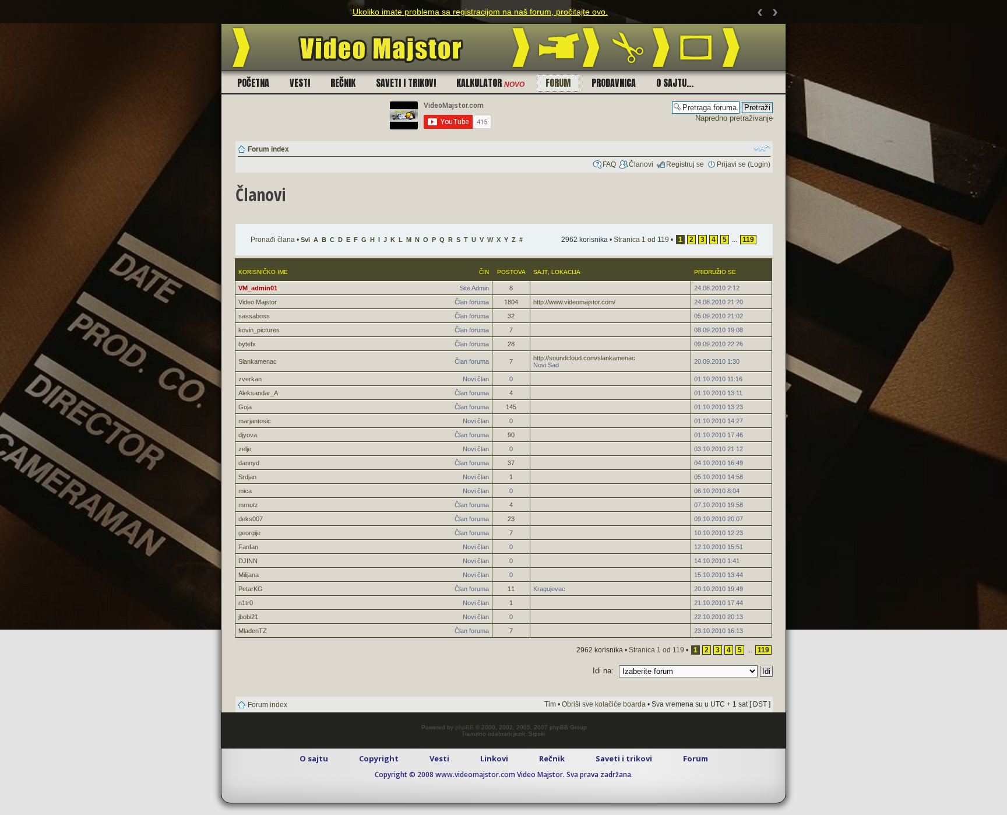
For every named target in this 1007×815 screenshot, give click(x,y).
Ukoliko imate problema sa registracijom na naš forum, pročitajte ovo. (480, 11)
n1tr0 (245, 602)
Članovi (641, 164)
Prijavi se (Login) (743, 164)
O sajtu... (674, 83)
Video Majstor (257, 301)
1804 (511, 301)
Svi (305, 239)
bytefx (247, 343)
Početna (253, 83)
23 (511, 518)
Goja (245, 406)
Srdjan (247, 476)
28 (511, 343)
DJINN (248, 560)
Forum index (268, 149)
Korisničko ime (263, 272)
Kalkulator (490, 83)
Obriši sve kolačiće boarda (604, 704)
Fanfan (248, 546)
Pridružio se (715, 272)
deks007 (250, 518)
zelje (244, 448)
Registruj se (685, 164)
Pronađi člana (273, 240)
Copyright (379, 758)
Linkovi (494, 758)
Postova (511, 272)
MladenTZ (252, 630)
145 (511, 406)
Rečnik (342, 83)
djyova (247, 434)
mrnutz (248, 504)
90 (511, 434)
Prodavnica (613, 83)
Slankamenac (257, 361)
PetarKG (250, 588)
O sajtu (314, 758)
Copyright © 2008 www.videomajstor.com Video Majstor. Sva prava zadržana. (504, 774)
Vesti (300, 83)
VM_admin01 (257, 287)
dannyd (248, 462)
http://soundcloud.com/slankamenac (584, 357)
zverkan (250, 378)
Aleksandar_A (258, 392)
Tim (550, 704)
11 (511, 588)
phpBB (464, 727)
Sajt (540, 272)
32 (511, 315)
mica (245, 490)
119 (748, 240)
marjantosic (254, 420)
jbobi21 (248, 616)
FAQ (609, 164)
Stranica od (641, 240)
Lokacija (565, 272)
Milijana (248, 574)
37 (511, 462)
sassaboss (254, 315)
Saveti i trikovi (406, 83)
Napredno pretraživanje (734, 118)
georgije (249, 532)
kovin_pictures (259, 329)
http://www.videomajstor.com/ (574, 301)
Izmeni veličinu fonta (762, 148)
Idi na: (603, 670)
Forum (558, 83)
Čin (484, 272)
